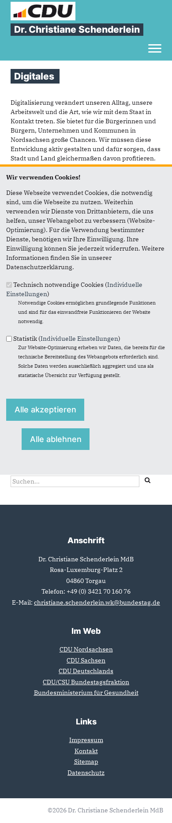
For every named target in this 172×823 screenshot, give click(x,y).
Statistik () (66, 339)
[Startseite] (43, 6)
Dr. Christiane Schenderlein (77, 29)
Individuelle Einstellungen (79, 339)
